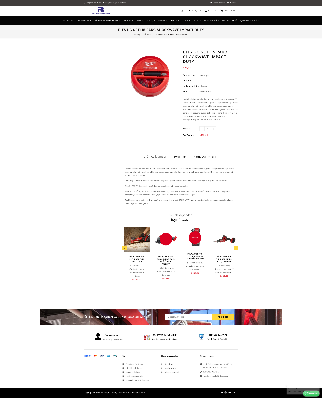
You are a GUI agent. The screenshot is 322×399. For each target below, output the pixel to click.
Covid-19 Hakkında (134, 376)
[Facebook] (222, 392)
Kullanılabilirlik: (191, 86)
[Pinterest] (226, 392)
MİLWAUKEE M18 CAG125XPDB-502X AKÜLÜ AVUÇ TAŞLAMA (166, 260)
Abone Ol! (223, 317)
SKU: (185, 91)
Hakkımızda (233, 3)
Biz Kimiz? (169, 364)
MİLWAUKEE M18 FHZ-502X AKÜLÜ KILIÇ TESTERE (224, 259)
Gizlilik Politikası (133, 368)
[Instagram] (234, 392)
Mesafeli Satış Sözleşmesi (137, 380)
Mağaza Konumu (219, 3)
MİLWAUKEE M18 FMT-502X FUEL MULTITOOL (137, 259)
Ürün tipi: (187, 80)
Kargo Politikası (132, 372)
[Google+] (229, 392)
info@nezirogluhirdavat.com (115, 3)
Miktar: (186, 129)
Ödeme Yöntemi (171, 372)
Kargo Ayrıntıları (205, 156)
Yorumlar (180, 156)
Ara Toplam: (188, 135)
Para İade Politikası (134, 364)
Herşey (137, 34)
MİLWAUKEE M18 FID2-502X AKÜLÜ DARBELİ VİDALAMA (195, 256)
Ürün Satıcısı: (189, 75)
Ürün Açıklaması (155, 156)
